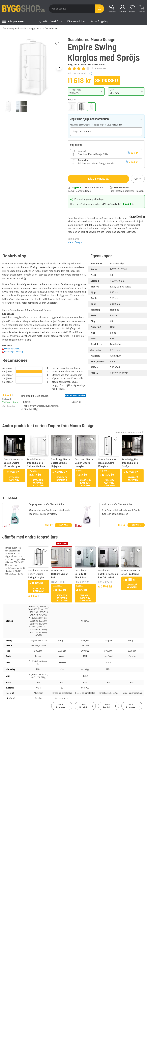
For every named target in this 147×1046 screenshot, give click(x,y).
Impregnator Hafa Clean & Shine (46, 504)
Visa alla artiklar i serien (128, 432)
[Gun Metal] (72, 106)
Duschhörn (51, 28)
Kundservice (112, 11)
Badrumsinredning (24, 28)
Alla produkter (16, 21)
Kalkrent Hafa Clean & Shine (117, 504)
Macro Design (75, 242)
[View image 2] (21, 106)
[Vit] (91, 106)
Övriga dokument (12, 348)
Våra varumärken (76, 21)
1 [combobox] (136, 179)
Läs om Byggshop (99, 21)
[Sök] (99, 8)
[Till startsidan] (23, 8)
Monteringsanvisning (13, 351)
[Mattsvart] (81, 106)
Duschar (40, 28)
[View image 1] (8, 106)
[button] (106, 152)
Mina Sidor (122, 11)
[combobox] (86, 91)
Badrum (8, 28)
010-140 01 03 (51, 21)
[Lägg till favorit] (57, 43)
